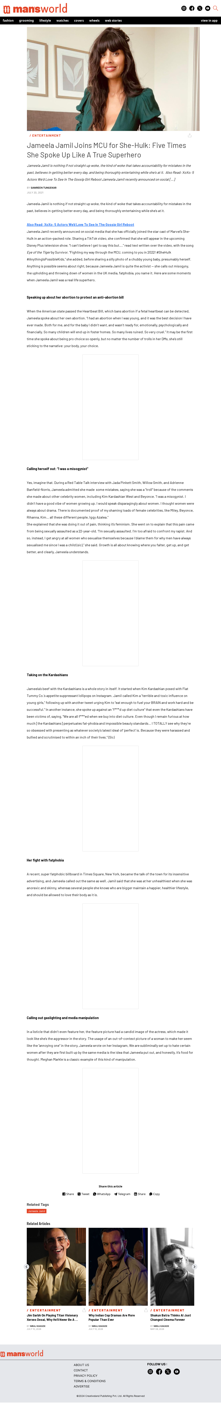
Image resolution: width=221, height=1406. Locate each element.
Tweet (85, 1194)
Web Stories (113, 21)
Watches (62, 21)
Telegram (124, 1194)
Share (70, 1194)
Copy (156, 1194)
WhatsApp (103, 1194)
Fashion (8, 21)
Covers (79, 21)
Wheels (94, 21)
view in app (209, 21)
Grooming (26, 21)
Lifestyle (45, 21)
